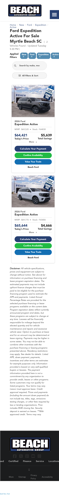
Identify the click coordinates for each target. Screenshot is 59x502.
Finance (27, 461)
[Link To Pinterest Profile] (27, 456)
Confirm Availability (33, 155)
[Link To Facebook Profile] (15, 456)
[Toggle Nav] (54, 14)
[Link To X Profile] (21, 456)
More (31, 142)
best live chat (5, 494)
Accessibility (47, 477)
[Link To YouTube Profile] (33, 456)
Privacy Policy (34, 477)
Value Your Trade (33, 162)
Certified (13, 461)
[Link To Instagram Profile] (39, 456)
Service (40, 461)
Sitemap (22, 477)
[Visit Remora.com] (42, 485)
